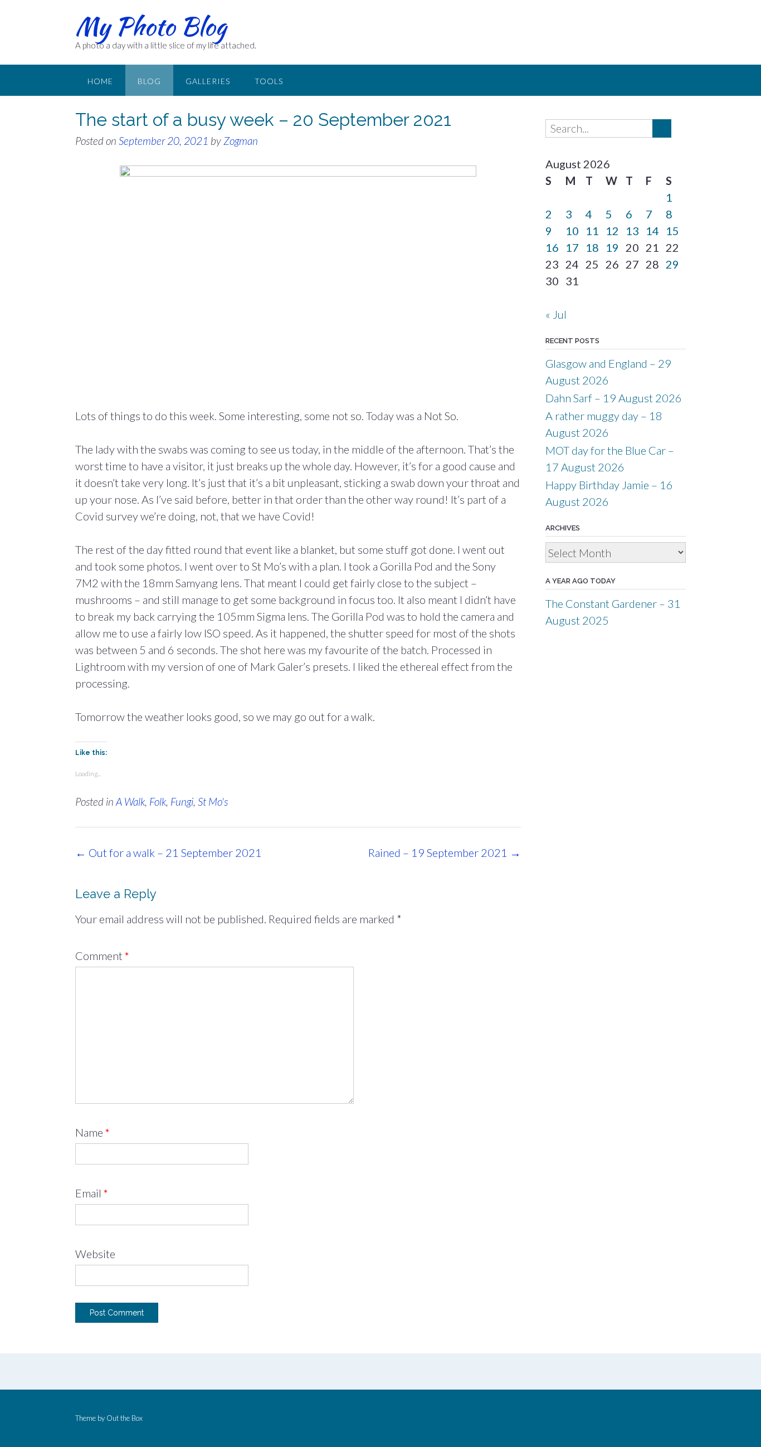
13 (632, 230)
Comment (102, 955)
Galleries (208, 81)
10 (572, 230)
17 (572, 247)
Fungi (181, 801)
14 (652, 230)
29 (672, 264)
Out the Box (124, 1418)
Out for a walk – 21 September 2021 (168, 852)
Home (100, 81)
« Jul (556, 314)
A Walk (130, 801)
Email (91, 1193)
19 (612, 247)
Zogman (240, 140)
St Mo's (213, 801)
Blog (149, 81)
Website (95, 1253)
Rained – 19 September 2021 (444, 852)
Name (92, 1132)
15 (672, 230)
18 (592, 247)
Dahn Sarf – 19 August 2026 (613, 398)
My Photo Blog (150, 26)
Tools (269, 81)
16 (552, 247)
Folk (157, 801)
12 (612, 230)
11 (592, 230)
